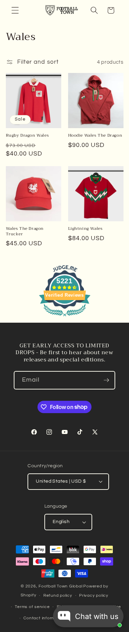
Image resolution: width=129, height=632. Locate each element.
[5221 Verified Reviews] (64, 317)
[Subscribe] (106, 380)
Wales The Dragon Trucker (25, 231)
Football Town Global (60, 586)
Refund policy (57, 595)
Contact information (44, 618)
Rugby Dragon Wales (27, 135)
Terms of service (32, 607)
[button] (15, 10)
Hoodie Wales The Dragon (95, 135)
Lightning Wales (85, 229)
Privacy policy (93, 595)
